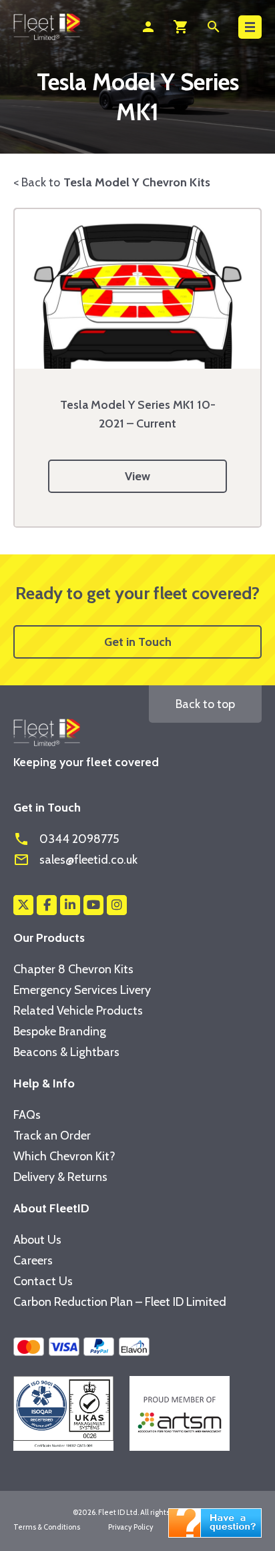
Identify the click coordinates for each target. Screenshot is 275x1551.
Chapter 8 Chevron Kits (73, 969)
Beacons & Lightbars (66, 1052)
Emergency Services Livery (82, 990)
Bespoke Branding (59, 1031)
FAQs (27, 1114)
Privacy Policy (131, 1527)
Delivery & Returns (60, 1177)
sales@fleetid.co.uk (75, 860)
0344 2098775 (66, 839)
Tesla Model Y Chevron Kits (136, 182)
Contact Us (43, 1281)
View (137, 476)
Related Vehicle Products (78, 1010)
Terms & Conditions (46, 1527)
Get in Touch (138, 642)
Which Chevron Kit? (64, 1156)
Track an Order (52, 1135)
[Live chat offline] (215, 1521)
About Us (37, 1239)
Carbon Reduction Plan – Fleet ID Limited (119, 1302)
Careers (33, 1260)
